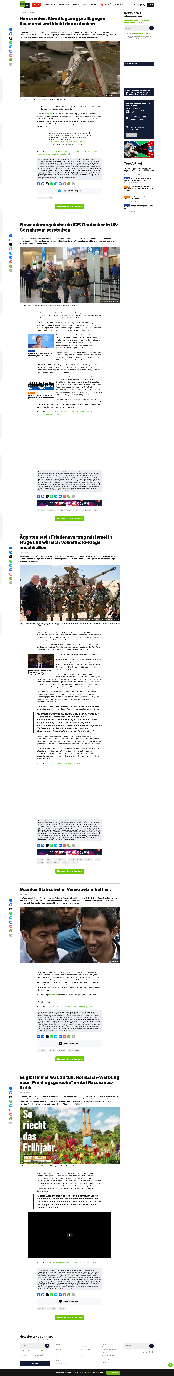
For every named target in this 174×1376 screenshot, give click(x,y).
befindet (52, 995)
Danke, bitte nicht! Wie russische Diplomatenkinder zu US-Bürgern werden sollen (40, 355)
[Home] (25, 4)
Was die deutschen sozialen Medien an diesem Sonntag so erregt (137, 179)
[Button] (151, 28)
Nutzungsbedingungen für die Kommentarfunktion (110, 1356)
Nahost (40, 862)
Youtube (35, 1364)
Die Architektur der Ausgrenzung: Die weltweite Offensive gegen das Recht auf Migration (41, 397)
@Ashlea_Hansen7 (54, 141)
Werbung (62, 1308)
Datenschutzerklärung (108, 1347)
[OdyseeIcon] (144, 4)
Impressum (105, 1344)
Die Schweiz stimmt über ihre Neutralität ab (138, 104)
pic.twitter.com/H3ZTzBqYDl (76, 141)
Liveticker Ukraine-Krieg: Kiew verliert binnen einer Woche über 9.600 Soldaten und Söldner (139, 170)
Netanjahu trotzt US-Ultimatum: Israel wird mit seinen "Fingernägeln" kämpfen (39, 672)
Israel (97, 859)
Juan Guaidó (42, 1050)
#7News (64, 141)
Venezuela (62, 1050)
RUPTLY (58, 1360)
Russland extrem (84, 1354)
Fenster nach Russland (62, 1363)
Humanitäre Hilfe (60, 859)
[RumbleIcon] (141, 4)
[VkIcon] (137, 4)
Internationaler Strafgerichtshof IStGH (80, 859)
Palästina (66, 862)
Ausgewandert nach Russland (85, 1350)
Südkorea (52, 1308)
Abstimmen (131, 134)
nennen (49, 1173)
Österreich (119, 5)
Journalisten (94, 5)
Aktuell (45, 5)
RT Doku (81, 1356)
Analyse (53, 5)
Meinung (61, 5)
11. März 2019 (79, 144)
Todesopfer (86, 510)
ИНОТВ (58, 1355)
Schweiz (106, 5)
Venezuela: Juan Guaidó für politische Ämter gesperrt (73, 1007)
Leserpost (84, 5)
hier (87, 1373)
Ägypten (75, 862)
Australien (41, 198)
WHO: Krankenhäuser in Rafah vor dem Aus (69, 763)
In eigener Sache (107, 1360)
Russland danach (84, 1346)
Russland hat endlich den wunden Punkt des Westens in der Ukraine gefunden (139, 188)
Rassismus (41, 1308)
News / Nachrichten (64, 510)
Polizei (52, 1050)
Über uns (104, 1352)
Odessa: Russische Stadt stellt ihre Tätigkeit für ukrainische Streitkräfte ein (139, 207)
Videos (75, 5)
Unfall (50, 198)
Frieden (40, 859)
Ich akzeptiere (138, 33)
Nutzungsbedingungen (109, 1349)
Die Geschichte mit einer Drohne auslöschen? (136, 198)
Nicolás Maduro (74, 1050)
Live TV (36, 5)
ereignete (48, 114)
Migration (51, 510)
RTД (57, 1357)
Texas (76, 510)
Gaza (49, 859)
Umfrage (68, 5)
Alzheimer (41, 510)
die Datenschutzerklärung (142, 33)
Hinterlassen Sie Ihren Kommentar (69, 206)
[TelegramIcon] (134, 4)
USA (95, 510)
